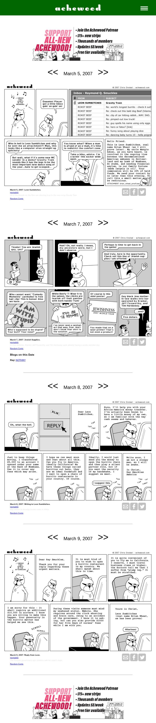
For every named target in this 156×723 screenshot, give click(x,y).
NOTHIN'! (20, 360)
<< (53, 72)
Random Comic (16, 198)
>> (103, 72)
